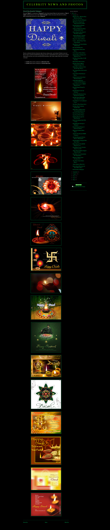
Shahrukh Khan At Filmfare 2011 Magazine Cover (79, 55)
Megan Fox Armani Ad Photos (79, 38)
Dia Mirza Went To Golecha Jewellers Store (78, 106)
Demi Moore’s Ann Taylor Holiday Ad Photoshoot (80, 44)
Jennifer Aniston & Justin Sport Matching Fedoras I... (79, 77)
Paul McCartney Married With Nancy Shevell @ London (79, 98)
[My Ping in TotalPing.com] (79, 185)
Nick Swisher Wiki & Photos (78, 113)
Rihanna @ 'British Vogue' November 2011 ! (78, 158)
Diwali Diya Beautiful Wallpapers (79, 20)
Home (46, 522)
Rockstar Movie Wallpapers (78, 169)
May (74, 179)
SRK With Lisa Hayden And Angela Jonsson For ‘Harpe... (79, 22)
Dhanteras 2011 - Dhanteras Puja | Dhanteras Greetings (79, 17)
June (74, 177)
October (75, 15)
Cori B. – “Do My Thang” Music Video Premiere (79, 41)
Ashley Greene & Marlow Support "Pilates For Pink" (79, 151)
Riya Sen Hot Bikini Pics (78, 47)
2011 (73, 13)
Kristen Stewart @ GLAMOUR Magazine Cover (79, 144)
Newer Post (25, 522)
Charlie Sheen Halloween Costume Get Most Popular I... (79, 81)
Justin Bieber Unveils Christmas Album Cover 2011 (79, 148)
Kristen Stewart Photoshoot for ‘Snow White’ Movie (79, 166)
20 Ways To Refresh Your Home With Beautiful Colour (79, 29)
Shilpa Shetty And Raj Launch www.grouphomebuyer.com (79, 110)
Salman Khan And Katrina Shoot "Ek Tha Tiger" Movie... (79, 67)
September (75, 172)
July (74, 175)
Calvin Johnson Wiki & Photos (79, 53)
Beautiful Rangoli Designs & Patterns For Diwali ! (78, 127)
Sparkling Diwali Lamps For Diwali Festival (78, 117)
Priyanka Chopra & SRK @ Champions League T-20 (78, 64)
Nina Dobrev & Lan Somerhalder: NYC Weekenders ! (79, 154)
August (74, 174)
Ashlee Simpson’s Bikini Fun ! (79, 164)
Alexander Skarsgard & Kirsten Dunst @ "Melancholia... (79, 137)
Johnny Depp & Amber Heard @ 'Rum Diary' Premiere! (79, 32)
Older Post (67, 522)
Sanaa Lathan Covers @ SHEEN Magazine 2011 (79, 84)
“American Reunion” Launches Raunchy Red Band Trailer (79, 36)
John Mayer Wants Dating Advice (79, 104)
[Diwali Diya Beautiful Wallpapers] (46, 34)
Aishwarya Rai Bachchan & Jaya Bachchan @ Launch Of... (79, 94)
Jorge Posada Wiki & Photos (78, 114)
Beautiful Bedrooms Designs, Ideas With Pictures (79, 26)
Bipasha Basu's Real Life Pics (79, 61)
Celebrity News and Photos (55, 4)
